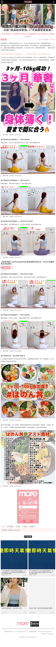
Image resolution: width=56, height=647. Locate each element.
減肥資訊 (3, 39)
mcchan (3, 612)
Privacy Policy (50, 633)
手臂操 (18, 526)
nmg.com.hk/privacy (25, 512)
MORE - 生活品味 (5, 575)
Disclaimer (43, 633)
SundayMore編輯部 (43, 39)
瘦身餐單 (32, 526)
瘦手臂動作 (10, 526)
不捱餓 (25, 526)
